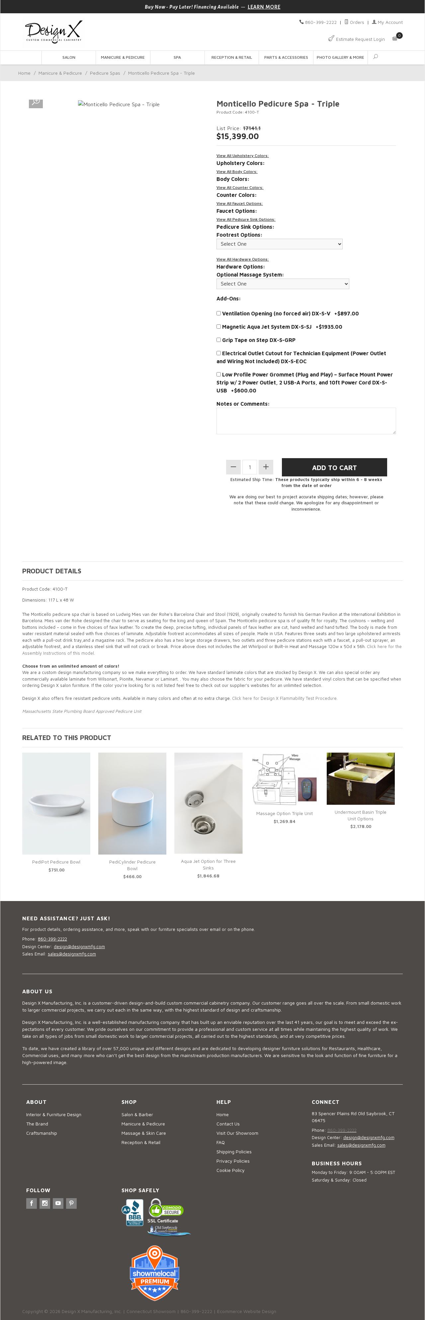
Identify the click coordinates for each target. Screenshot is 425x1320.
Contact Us (228, 1123)
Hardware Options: (240, 267)
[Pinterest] (71, 1203)
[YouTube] (58, 1203)
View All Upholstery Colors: (242, 155)
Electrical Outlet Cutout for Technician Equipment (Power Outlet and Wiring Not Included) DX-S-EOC (301, 357)
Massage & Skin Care (144, 1133)
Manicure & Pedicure (123, 57)
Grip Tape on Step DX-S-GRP (258, 340)
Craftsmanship (41, 1133)
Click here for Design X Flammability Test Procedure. (284, 698)
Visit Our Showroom (237, 1133)
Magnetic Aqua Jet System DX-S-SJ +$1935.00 (281, 327)
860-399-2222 (321, 22)
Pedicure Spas (105, 73)
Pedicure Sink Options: (245, 227)
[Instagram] (45, 1203)
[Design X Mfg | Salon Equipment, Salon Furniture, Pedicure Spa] (115, 32)
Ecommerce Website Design (246, 1311)
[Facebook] (31, 1203)
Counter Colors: (236, 195)
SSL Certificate (162, 1220)
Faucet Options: (236, 211)
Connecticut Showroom (151, 1311)
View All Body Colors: (237, 171)
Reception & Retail (232, 57)
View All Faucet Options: (239, 203)
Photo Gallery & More (340, 57)
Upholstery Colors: (240, 163)
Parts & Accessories (286, 57)
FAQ (220, 1142)
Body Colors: (233, 179)
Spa (177, 57)
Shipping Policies (234, 1151)
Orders (356, 22)
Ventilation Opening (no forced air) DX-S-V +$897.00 (290, 313)
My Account (390, 22)
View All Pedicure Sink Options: (246, 219)
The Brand (37, 1123)
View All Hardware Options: (242, 259)
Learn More (264, 7)
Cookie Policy (230, 1170)
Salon (68, 57)
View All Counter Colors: (240, 187)
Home (24, 73)
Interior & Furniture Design (53, 1114)
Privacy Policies (233, 1161)
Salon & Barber (137, 1114)
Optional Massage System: (250, 275)
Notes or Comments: (243, 404)
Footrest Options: (239, 235)
